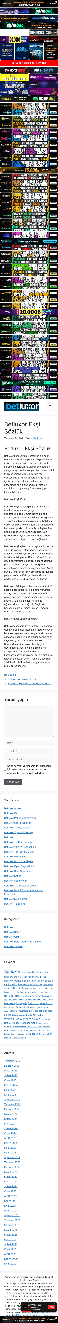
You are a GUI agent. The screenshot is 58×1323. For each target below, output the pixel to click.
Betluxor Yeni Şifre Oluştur (19, 851)
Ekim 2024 (10, 1089)
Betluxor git (12, 1000)
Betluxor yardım (32, 1027)
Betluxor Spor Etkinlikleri (17, 822)
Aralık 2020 (10, 1254)
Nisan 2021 (10, 1234)
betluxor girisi (44, 992)
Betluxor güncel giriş (15, 1003)
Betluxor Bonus (12, 932)
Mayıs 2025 (10, 1070)
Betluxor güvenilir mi (40, 1003)
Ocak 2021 (10, 1249)
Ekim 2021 (10, 1205)
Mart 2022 (10, 1181)
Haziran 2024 (12, 1109)
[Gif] (29, 170)
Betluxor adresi (40, 972)
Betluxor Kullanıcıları (15, 898)
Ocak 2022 (10, 1191)
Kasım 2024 (11, 1085)
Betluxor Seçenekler (15, 880)
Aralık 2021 (10, 1196)
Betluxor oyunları (18, 1015)
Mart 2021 (10, 1239)
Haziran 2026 (12, 1065)
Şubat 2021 (10, 1244)
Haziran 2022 (11, 1167)
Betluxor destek (10, 992)
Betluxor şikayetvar (19, 1038)
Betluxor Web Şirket (15, 856)
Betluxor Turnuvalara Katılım (20, 885)
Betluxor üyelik (34, 1033)
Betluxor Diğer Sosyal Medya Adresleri (29, 683)
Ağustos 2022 (12, 1157)
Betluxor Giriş (11, 813)
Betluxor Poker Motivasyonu (20, 818)
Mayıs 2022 (10, 1172)
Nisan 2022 (10, 1176)
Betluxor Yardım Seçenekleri (20, 847)
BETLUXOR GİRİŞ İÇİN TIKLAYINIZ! (29, 63)
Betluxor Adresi (13, 808)
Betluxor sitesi (12, 1022)
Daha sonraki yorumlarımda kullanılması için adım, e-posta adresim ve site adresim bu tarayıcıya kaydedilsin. (29, 769)
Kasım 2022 (11, 1143)
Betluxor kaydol (9, 1007)
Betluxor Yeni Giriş (18, 1030)
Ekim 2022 (10, 1147)
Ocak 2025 (10, 1080)
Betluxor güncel (25, 1000)
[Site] (29, 106)
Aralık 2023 (10, 1138)
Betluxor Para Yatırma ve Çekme (22, 941)
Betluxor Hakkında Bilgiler (18, 861)
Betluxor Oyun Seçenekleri (19, 866)
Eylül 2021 (10, 1210)
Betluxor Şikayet (13, 946)
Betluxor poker (46, 1019)
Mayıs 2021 (10, 1229)
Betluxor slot (28, 1022)
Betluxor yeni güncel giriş (37, 1030)
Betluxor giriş (12, 995)
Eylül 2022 (10, 1152)
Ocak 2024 (10, 1133)
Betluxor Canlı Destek (30, 984)
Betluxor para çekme (27, 1019)
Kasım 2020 (11, 1258)
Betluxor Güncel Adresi (43, 1000)
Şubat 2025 (10, 1075)
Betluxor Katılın (12, 875)
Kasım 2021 (10, 1200)
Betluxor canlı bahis (33, 980)
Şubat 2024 (11, 1128)
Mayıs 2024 (10, 1114)
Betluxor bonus (12, 980)
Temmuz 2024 (12, 1104)
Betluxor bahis (11, 977)
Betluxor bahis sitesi (33, 976)
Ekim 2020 (10, 1263)
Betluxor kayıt (22, 1007)
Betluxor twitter (19, 1027)
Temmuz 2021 (12, 1220)
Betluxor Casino (19, 988)
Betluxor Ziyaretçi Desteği (18, 832)
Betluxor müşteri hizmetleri (24, 1011)
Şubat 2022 (10, 1186)
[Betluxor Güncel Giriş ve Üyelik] (21, 406)
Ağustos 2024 (12, 1099)
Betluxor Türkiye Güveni (17, 827)
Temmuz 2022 (12, 1162)
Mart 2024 (10, 1123)
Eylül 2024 (10, 1094)
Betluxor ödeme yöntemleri (14, 1034)
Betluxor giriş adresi (31, 996)
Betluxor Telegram (14, 903)
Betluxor (12, 674)
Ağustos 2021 (12, 1215)
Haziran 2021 (11, 1225)
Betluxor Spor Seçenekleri (18, 871)
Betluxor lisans (36, 1007)
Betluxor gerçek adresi (27, 992)
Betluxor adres (26, 972)
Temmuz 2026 (12, 1060)
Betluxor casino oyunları (41, 988)
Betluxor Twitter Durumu (18, 842)
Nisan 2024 (10, 1118)
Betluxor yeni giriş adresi (22, 679)
